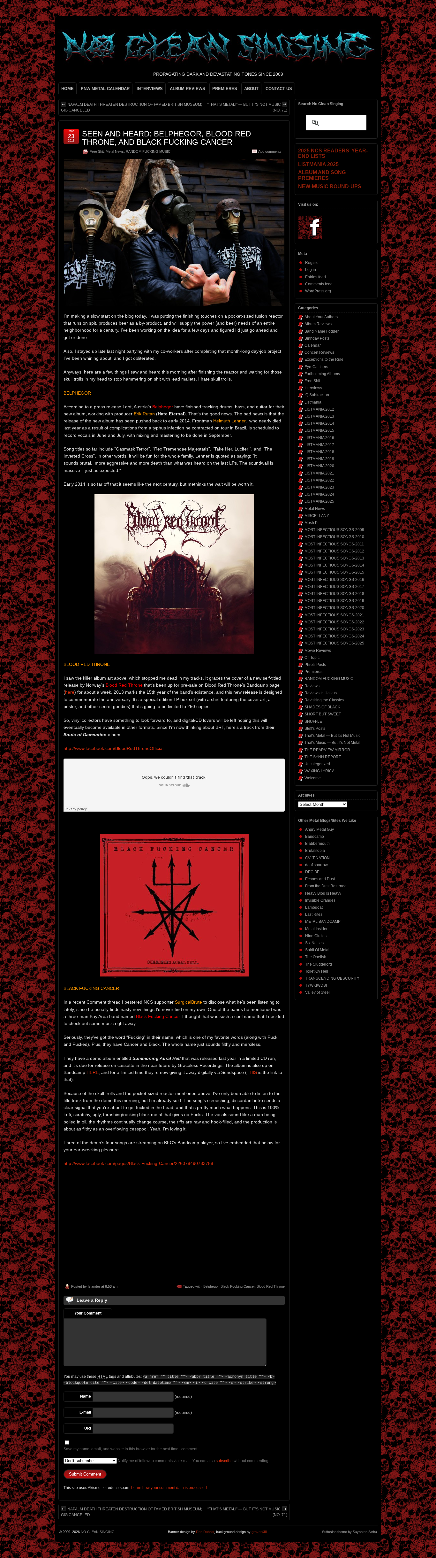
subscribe (224, 1461)
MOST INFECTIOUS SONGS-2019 (334, 600)
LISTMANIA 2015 (319, 430)
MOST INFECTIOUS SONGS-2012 (334, 551)
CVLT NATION (317, 858)
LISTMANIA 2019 (319, 459)
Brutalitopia (315, 850)
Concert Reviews (319, 352)
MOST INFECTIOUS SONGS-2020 (334, 607)
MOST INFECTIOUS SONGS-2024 (334, 636)
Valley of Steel (317, 992)
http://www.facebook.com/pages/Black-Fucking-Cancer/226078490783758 (138, 1163)
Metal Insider (316, 929)
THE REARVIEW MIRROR (327, 750)
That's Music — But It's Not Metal (332, 742)
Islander (94, 1286)
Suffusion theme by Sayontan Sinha (349, 1532)
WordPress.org (318, 291)
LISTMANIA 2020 (319, 466)
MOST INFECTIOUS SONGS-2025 (334, 643)
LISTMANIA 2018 (319, 452)
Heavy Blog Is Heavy (323, 893)
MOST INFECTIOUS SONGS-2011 (334, 544)
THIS (252, 1072)
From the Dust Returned (326, 886)
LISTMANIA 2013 (319, 416)
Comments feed (319, 284)
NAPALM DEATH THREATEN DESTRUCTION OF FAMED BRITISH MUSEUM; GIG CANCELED (131, 107)
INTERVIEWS (150, 88)
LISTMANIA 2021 (319, 473)
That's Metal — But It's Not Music (332, 735)
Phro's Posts (315, 664)
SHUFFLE (313, 721)
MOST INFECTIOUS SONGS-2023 (334, 629)
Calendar (312, 345)
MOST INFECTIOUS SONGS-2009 (334, 530)
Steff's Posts (314, 728)
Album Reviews (318, 324)
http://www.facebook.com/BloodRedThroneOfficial (113, 748)
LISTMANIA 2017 (319, 445)
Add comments (270, 151)
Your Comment (87, 1313)
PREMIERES (224, 88)
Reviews (311, 686)
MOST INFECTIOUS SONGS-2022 (334, 622)
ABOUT (251, 88)
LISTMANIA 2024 (319, 494)
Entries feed (315, 277)
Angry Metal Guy (319, 829)
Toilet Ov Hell (316, 971)
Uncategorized (317, 764)
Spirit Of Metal (317, 950)
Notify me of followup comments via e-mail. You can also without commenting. (193, 1461)
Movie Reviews (317, 650)
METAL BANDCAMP (323, 921)
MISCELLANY (316, 515)
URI (87, 1428)
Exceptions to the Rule (323, 359)
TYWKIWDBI (316, 985)
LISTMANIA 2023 (319, 487)
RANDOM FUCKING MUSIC (148, 151)
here (69, 692)
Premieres (313, 671)
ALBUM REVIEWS (187, 88)
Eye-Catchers (316, 367)
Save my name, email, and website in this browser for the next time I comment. (131, 1449)
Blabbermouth (317, 843)
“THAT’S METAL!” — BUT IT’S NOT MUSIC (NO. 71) (247, 107)
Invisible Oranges (320, 900)
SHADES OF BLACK (322, 707)
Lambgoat (314, 907)
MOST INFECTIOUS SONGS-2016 (334, 579)
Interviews (313, 388)
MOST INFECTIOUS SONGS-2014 (334, 565)
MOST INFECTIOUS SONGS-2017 (334, 586)
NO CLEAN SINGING (98, 1532)
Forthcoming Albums (322, 374)
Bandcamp (314, 836)
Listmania (312, 402)
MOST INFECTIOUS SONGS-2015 (334, 572)
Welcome (312, 778)
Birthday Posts (316, 338)
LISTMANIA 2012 (319, 409)
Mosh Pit (311, 523)
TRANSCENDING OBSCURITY (332, 978)
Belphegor (211, 1286)
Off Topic (311, 657)
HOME (67, 88)
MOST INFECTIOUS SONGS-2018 (334, 593)
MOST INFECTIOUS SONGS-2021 (334, 615)
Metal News (115, 151)
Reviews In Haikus (320, 693)
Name (85, 1396)
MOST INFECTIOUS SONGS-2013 (334, 558)
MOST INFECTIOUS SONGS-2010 (334, 537)
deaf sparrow (316, 865)
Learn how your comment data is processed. (169, 1487)
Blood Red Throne (271, 1286)
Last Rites (313, 914)
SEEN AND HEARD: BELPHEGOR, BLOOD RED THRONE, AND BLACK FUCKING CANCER (166, 137)
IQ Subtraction (316, 395)
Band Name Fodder (321, 331)
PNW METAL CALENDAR (105, 88)
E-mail (85, 1412)
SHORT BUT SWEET (322, 714)
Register (312, 262)
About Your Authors (321, 317)
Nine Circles (316, 936)
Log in (310, 269)
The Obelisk (315, 957)
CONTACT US (279, 88)
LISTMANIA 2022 (319, 480)
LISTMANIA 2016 (319, 438)
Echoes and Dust (320, 879)
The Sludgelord (318, 964)
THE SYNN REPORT (322, 757)
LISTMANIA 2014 (319, 423)
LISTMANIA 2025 (319, 501)
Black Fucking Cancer (238, 1286)
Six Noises (314, 943)
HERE (92, 1072)
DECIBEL (313, 872)
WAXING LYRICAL (320, 771)
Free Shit (97, 151)
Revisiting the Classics (324, 700)
